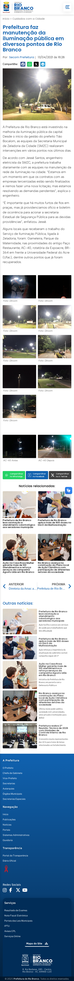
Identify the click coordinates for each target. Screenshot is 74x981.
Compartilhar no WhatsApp (16, 475)
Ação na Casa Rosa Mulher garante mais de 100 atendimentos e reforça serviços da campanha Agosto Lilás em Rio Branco (18, 567)
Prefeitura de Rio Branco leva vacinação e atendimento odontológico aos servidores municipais (19, 524)
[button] (22, 64)
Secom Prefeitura (21, 57)
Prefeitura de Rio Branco (26, 978)
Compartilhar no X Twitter (62, 475)
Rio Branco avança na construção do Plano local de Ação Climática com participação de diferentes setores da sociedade (54, 567)
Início (6, 19)
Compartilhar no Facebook (39, 475)
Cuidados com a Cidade (28, 19)
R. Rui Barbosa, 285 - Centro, (37, 970)
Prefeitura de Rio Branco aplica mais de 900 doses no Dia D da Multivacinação (54, 522)
